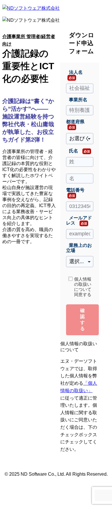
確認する (82, 319)
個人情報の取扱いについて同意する (82, 287)
